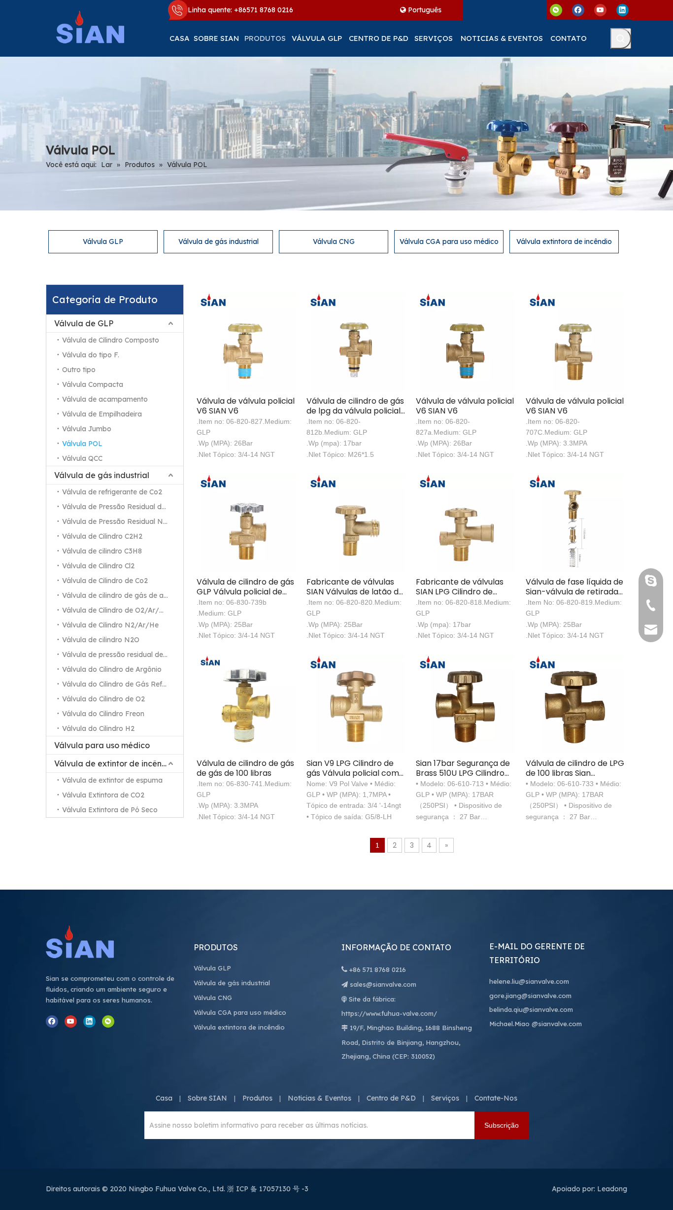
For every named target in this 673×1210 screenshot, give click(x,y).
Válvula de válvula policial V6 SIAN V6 (246, 406)
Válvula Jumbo (86, 428)
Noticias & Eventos (319, 1098)
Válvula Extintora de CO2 (103, 795)
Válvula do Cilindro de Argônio (112, 669)
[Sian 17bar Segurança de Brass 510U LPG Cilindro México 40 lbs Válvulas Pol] (465, 703)
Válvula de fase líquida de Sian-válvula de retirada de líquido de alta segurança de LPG (574, 587)
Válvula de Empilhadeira (102, 414)
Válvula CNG (334, 241)
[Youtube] (600, 9)
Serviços (445, 1098)
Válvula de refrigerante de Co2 (112, 491)
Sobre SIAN (207, 1098)
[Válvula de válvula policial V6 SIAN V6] (246, 341)
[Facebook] (578, 9)
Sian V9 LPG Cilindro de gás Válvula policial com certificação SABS (352, 768)
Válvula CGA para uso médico (449, 241)
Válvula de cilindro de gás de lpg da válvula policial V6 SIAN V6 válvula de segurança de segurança (355, 406)
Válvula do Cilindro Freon (103, 713)
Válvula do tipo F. (90, 354)
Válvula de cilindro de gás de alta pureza (122, 595)
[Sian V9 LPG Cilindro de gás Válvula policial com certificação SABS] (355, 703)
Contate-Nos (495, 1098)
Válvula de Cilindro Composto (110, 340)
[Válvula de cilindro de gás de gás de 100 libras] (246, 703)
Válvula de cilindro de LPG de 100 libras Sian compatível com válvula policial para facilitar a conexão (575, 768)
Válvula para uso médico (102, 745)
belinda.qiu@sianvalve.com (531, 1009)
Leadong (612, 1188)
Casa (164, 1098)
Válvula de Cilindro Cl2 (98, 565)
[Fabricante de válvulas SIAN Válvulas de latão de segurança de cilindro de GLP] (355, 522)
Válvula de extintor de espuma (112, 780)
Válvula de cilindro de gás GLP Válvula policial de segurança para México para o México (245, 587)
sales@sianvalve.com (383, 984)
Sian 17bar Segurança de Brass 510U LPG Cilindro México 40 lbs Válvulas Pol (463, 768)
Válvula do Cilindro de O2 (103, 698)
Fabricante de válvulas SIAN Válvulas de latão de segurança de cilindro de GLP (355, 587)
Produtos (257, 1098)
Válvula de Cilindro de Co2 (105, 580)
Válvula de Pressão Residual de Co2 (121, 506)
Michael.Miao (509, 1024)
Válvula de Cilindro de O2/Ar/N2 (115, 610)
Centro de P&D (391, 1098)
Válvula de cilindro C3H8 (102, 551)
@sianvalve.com (557, 1024)
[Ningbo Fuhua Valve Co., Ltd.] (90, 942)
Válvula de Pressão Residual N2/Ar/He (122, 521)
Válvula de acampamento (105, 399)
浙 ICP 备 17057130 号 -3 (267, 1188)
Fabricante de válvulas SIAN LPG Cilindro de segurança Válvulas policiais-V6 (460, 587)
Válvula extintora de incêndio (564, 241)
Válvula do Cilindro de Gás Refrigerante (122, 684)
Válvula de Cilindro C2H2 (102, 536)
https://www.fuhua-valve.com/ (389, 1013)
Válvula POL (82, 443)
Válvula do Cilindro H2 (98, 728)
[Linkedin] (622, 9)
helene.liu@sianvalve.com (529, 981)
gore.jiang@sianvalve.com (530, 996)
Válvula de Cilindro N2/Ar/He (110, 625)
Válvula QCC (82, 458)
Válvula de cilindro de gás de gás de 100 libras (245, 768)
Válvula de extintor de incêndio (114, 763)
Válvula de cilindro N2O (100, 639)
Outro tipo (79, 369)
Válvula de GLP (83, 323)
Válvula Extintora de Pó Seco (110, 809)
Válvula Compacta (92, 384)
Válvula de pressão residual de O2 (118, 654)
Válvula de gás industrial (218, 241)
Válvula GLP (103, 241)
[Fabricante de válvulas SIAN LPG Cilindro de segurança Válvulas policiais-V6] (465, 522)
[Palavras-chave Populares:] (620, 38)
